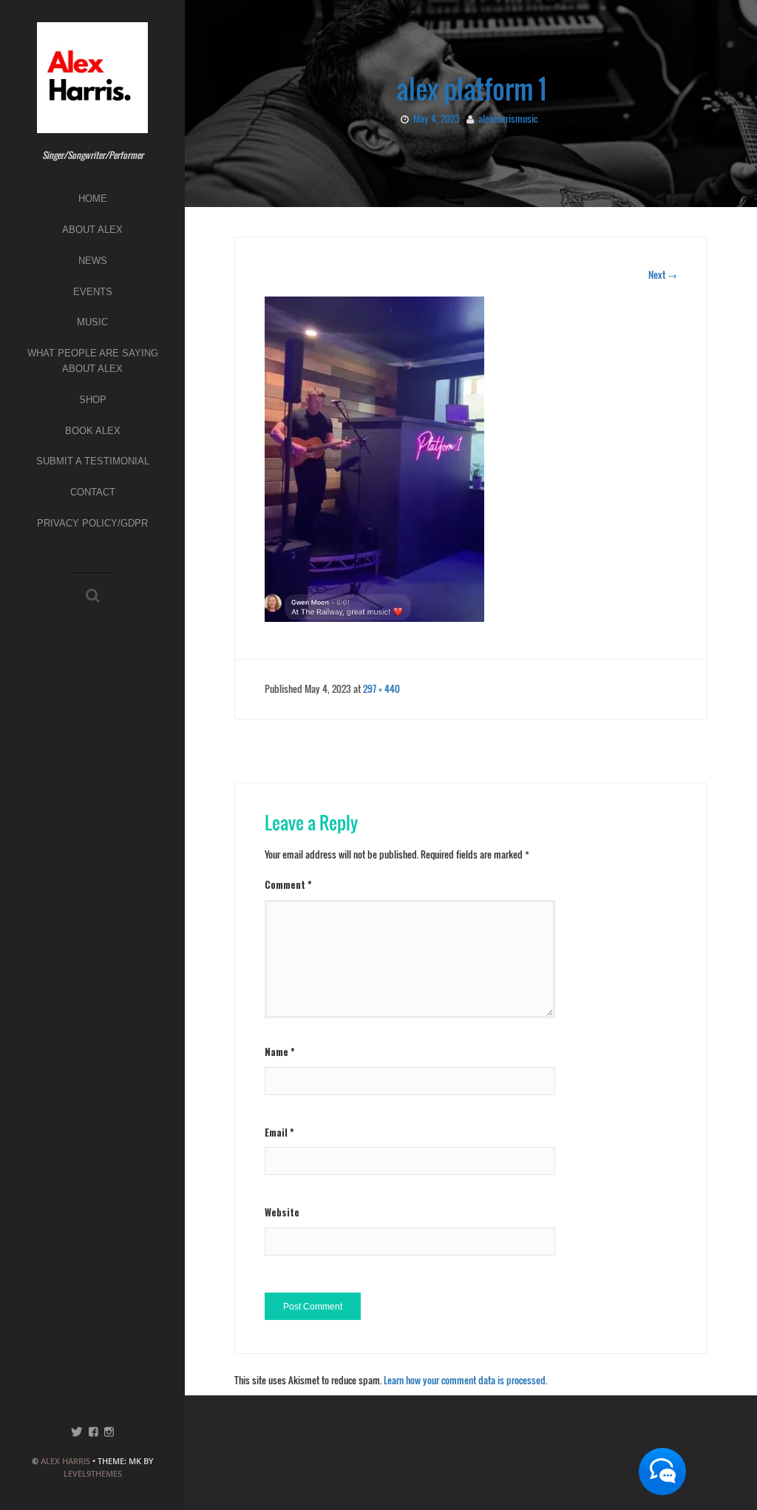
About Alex (92, 229)
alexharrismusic (507, 118)
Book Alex (92, 430)
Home (92, 198)
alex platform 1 (471, 88)
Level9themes (93, 1473)
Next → (662, 274)
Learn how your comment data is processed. (465, 1379)
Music (92, 322)
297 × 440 (381, 688)
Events (92, 291)
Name (280, 1051)
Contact (92, 492)
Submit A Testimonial (92, 461)
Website (282, 1212)
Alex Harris (65, 1460)
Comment (288, 884)
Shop (92, 399)
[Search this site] (93, 596)
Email (279, 1132)
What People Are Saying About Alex (92, 361)
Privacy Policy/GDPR (92, 523)
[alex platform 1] (374, 457)
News (92, 260)
